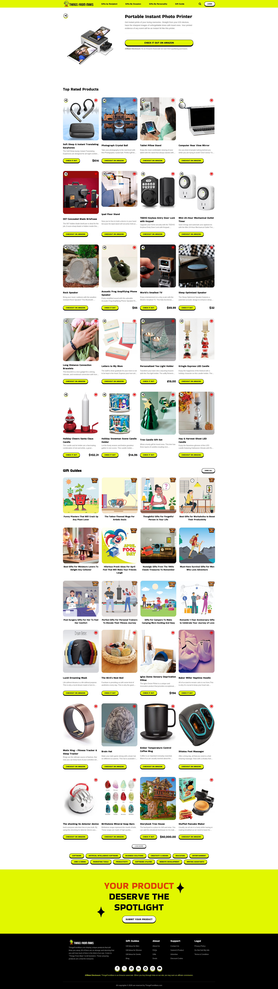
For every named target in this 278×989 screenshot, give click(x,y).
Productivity (122, 862)
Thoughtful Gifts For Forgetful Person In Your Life (158, 518)
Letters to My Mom (112, 366)
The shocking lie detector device (81, 824)
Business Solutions (134, 855)
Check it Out (110, 693)
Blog (127, 958)
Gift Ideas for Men (132, 946)
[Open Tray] (66, 16)
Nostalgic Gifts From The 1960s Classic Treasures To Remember (158, 568)
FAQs (155, 950)
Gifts (154, 954)
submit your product (139, 919)
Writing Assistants (195, 862)
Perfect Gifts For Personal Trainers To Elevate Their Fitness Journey (119, 621)
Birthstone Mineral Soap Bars (118, 824)
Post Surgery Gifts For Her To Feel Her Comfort (81, 621)
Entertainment (199, 855)
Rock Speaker (70, 292)
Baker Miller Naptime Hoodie (195, 677)
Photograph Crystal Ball (115, 145)
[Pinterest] (131, 968)
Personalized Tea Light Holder (157, 366)
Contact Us (174, 946)
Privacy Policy (199, 946)
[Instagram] (152, 968)
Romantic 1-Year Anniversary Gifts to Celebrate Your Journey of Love (197, 621)
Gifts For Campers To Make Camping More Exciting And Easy (158, 621)
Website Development (169, 862)
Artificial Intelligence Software (103, 855)
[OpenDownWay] (66, 100)
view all (208, 470)
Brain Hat (107, 751)
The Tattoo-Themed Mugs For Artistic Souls (120, 518)
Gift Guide (179, 3)
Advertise (174, 954)
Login (209, 4)
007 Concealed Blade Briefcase (80, 219)
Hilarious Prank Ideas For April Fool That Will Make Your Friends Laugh (119, 569)
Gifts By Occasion (133, 3)
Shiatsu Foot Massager (191, 751)
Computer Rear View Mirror (194, 145)
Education (180, 855)
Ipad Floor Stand (111, 214)
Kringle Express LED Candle (194, 366)
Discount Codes (176, 958)
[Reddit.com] (145, 968)
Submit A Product (177, 950)
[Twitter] (124, 968)
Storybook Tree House (152, 824)
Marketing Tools (100, 862)
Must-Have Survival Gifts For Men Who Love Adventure (197, 568)
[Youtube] (159, 968)
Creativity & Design (159, 855)
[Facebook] (117, 968)
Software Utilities (143, 862)
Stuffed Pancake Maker (192, 824)
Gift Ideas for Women (134, 950)
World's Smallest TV (151, 292)
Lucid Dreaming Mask (75, 677)
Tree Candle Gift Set (151, 439)
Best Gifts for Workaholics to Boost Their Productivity (197, 518)
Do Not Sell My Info (201, 950)
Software (76, 855)
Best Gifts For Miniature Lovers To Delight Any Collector (81, 568)
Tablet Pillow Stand (150, 145)
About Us (156, 946)
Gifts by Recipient (109, 3)
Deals (155, 958)
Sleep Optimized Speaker (193, 292)
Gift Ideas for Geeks (133, 954)
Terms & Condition (201, 954)
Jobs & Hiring (80, 862)
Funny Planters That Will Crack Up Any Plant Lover (81, 518)
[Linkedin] (138, 968)
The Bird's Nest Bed (112, 677)
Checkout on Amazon (75, 693)
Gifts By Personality (158, 3)
